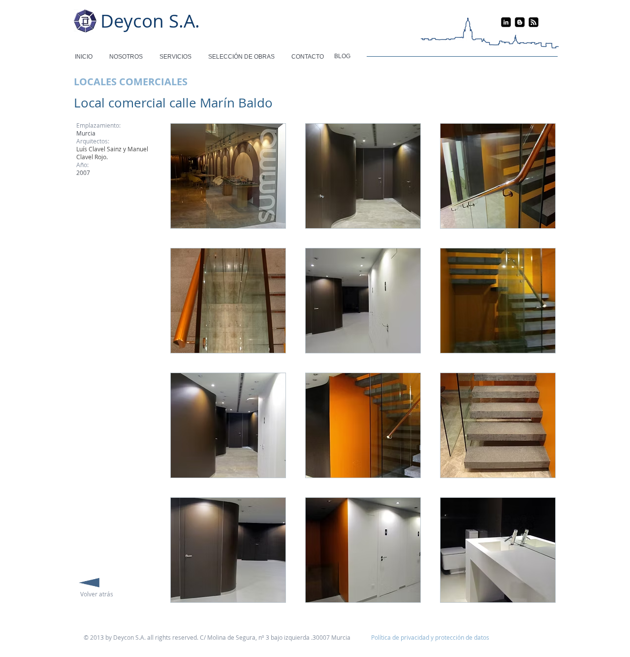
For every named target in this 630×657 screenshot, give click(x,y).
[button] (228, 176)
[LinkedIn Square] (506, 22)
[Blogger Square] (520, 22)
